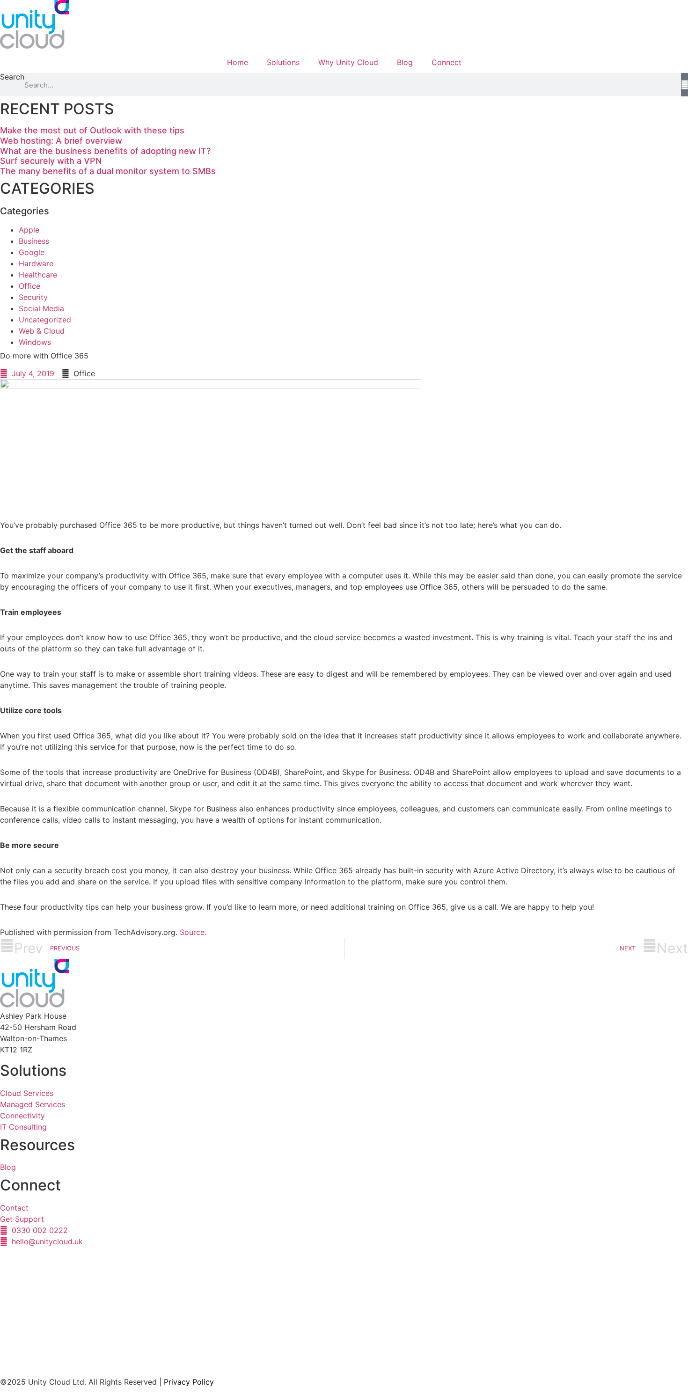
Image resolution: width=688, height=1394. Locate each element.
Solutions (283, 62)
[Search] (684, 84)
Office (29, 286)
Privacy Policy (189, 1382)
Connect (446, 62)
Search (12, 77)
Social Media (41, 308)
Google (31, 252)
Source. (193, 932)
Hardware (36, 263)
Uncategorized (45, 319)
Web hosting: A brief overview (61, 141)
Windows (35, 342)
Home (237, 62)
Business (34, 241)
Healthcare (38, 274)
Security (33, 297)
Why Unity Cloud (348, 62)
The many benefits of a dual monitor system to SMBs (108, 171)
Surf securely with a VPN (51, 161)
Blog (405, 62)
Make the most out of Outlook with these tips (92, 130)
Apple (29, 229)
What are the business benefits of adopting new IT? (105, 151)
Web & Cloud (42, 331)
